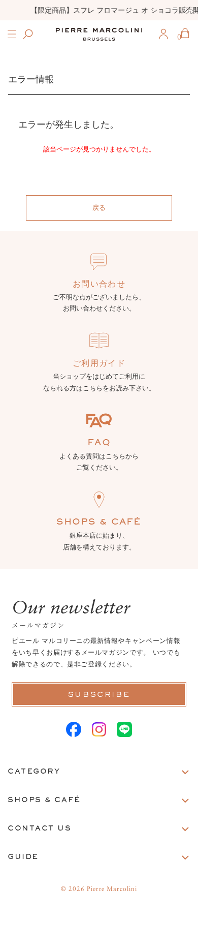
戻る (99, 207)
